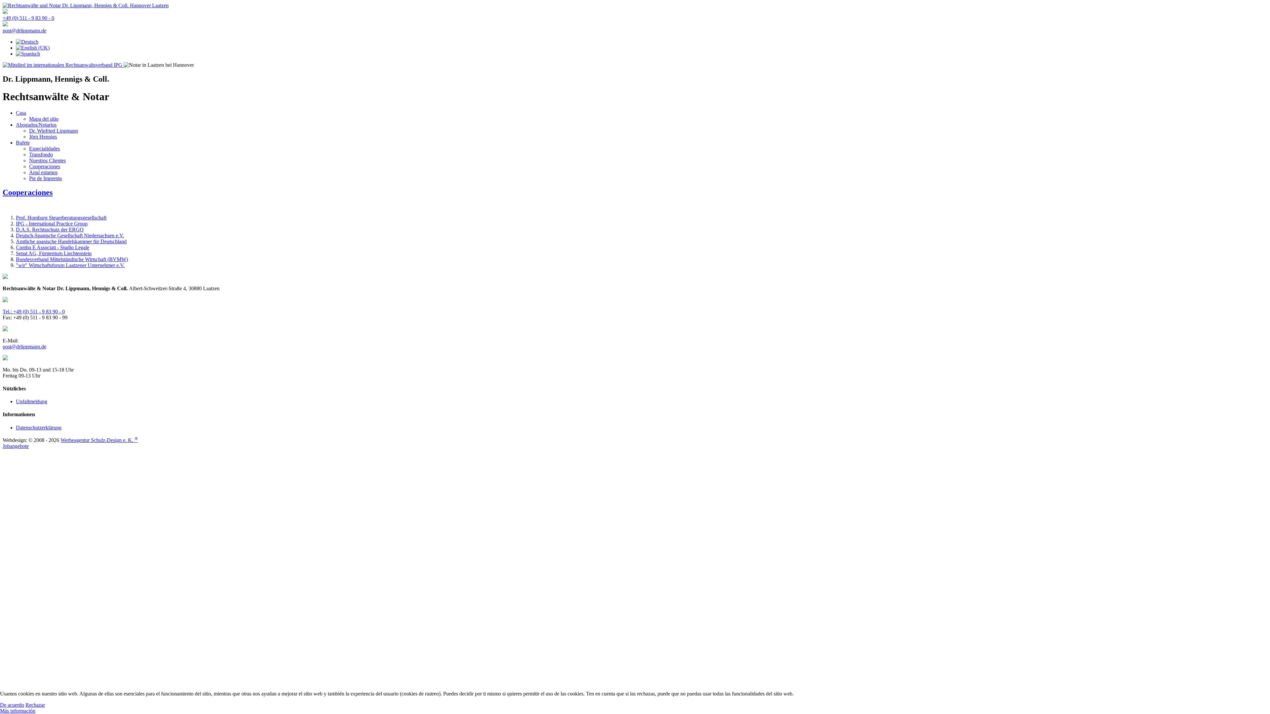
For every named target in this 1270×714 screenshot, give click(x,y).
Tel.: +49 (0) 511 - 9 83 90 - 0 (34, 311)
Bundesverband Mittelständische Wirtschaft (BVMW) (72, 259)
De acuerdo (12, 705)
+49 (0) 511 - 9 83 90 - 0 (28, 18)
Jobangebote (16, 446)
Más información (17, 711)
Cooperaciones (28, 192)
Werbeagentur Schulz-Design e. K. (99, 440)
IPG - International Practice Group (52, 223)
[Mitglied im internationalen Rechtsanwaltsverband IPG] (63, 65)
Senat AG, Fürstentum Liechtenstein (54, 253)
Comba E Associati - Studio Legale (52, 247)
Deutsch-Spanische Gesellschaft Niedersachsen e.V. (70, 235)
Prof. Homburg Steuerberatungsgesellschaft (61, 217)
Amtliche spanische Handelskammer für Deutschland (71, 241)
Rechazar (35, 705)
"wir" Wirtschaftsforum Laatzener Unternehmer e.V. (70, 265)
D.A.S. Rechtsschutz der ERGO (50, 229)
